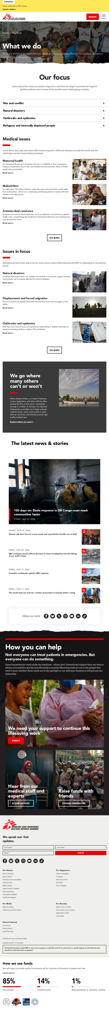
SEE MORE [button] (54, 350)
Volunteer (59, 882)
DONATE (93, 16)
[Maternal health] (54, 169)
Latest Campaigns (62, 874)
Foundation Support (10, 894)
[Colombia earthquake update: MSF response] (54, 576)
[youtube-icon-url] (71, 616)
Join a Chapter (61, 886)
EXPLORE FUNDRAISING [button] (74, 803)
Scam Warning (8, 931)
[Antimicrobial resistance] (54, 219)
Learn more (9, 9)
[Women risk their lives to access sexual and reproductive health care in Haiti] (54, 537)
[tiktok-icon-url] (84, 616)
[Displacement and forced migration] (54, 307)
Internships (60, 916)
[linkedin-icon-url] (78, 616)
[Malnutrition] (54, 194)
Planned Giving (8, 891)
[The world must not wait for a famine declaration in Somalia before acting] (54, 595)
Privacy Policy (7, 928)
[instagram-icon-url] (65, 616)
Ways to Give (7, 882)
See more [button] (54, 237)
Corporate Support (9, 897)
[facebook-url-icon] (46, 616)
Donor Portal (7, 877)
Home (6, 32)
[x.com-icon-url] (59, 616)
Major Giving (7, 886)
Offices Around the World (12, 910)
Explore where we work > (21, 422)
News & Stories (8, 907)
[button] (54, 103)
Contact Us (6, 926)
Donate (16, 740)
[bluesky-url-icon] (52, 616)
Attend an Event (62, 880)
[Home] (28, 16)
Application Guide (62, 913)
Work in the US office (63, 907)
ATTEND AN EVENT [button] (21, 803)
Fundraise (59, 877)
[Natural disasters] (54, 281)
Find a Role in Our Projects (65, 910)
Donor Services (8, 874)
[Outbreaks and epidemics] (54, 332)
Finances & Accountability (12, 880)
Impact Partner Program (11, 888)
